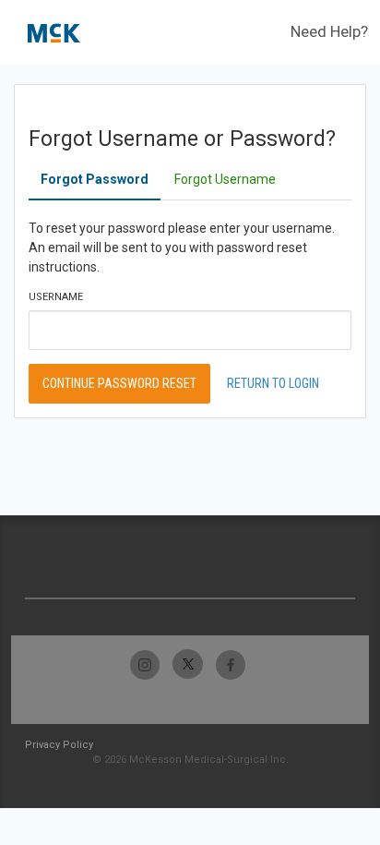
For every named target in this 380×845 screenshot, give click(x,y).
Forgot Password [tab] (94, 179)
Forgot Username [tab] (225, 179)
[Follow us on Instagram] (145, 664)
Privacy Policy (59, 745)
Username (56, 297)
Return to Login (273, 383)
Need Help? (329, 31)
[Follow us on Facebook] (230, 664)
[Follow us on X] (187, 664)
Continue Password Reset (119, 383)
